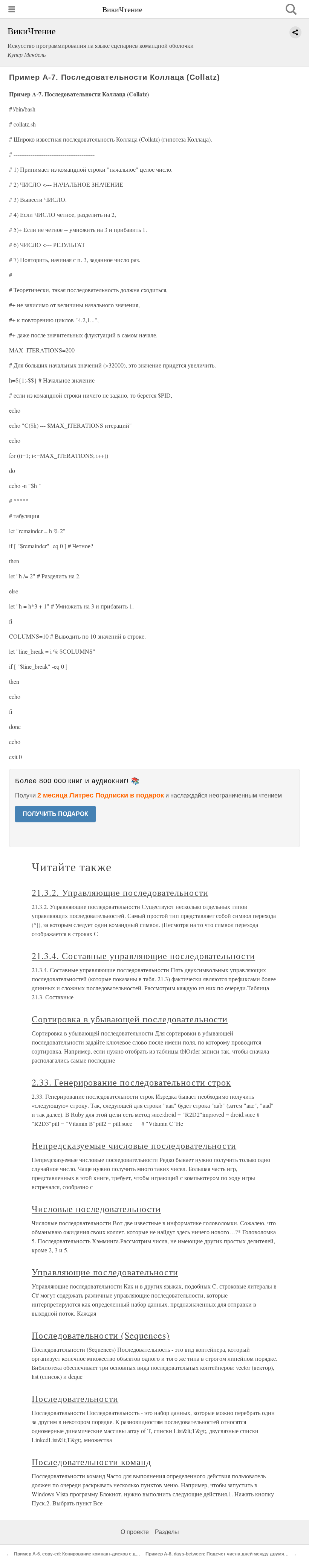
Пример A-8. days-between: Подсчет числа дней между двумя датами (223, 1554)
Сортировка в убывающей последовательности (130, 1019)
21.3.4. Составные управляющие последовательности (143, 956)
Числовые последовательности (96, 1209)
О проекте (135, 1532)
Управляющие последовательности (105, 1272)
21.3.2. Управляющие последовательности (120, 892)
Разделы (167, 1532)
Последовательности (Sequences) (101, 1335)
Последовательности (75, 1398)
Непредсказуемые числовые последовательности (134, 1145)
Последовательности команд (91, 1462)
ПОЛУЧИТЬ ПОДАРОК (55, 814)
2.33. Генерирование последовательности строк (131, 1082)
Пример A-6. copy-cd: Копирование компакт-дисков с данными (83, 1554)
